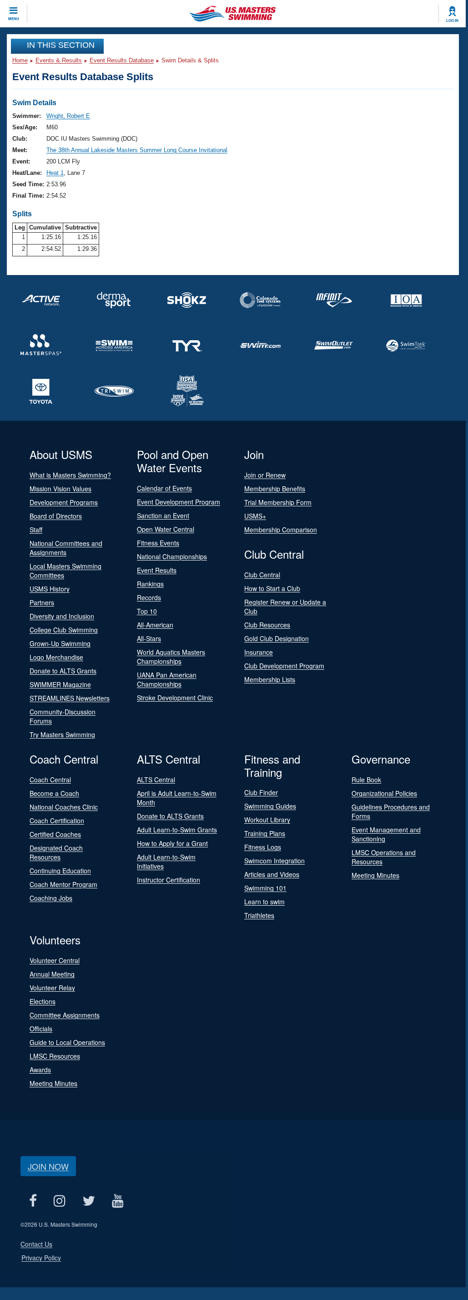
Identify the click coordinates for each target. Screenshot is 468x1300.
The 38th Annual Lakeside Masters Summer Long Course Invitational (136, 150)
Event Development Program (178, 501)
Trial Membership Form (278, 502)
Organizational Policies (384, 793)
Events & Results (58, 60)
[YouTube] (117, 1200)
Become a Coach (54, 793)
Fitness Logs (262, 846)
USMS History (50, 588)
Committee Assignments (65, 1015)
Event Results (156, 570)
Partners (42, 602)
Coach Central (50, 779)
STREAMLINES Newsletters (70, 698)
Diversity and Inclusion (62, 616)
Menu (13, 18)
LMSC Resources (55, 1055)
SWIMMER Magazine (60, 684)
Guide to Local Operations (67, 1042)
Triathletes (259, 915)
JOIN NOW (48, 1166)
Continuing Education (60, 870)
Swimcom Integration (274, 860)
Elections (42, 1001)
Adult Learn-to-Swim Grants (177, 829)
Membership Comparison (280, 529)
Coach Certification (57, 820)
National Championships (172, 556)
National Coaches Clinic (64, 806)
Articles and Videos (271, 874)
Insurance (258, 652)
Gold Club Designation (276, 638)
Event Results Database (122, 60)
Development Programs (64, 502)
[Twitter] (88, 1200)
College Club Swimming (64, 629)
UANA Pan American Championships (166, 679)
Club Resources (267, 624)
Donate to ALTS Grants (63, 670)
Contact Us (36, 1244)
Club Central (262, 574)
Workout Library (267, 819)
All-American (155, 624)
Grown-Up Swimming (60, 643)
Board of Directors (56, 515)
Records (149, 597)
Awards (40, 1069)
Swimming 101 (265, 887)
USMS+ (255, 515)
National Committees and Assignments (66, 548)
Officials (41, 1028)
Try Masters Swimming (62, 734)
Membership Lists (269, 679)
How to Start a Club (272, 588)
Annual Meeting (52, 974)
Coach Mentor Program (63, 884)
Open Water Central (165, 529)
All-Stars (149, 638)
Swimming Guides (270, 806)
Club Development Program (284, 665)
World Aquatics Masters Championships (171, 656)
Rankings (150, 583)
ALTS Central (156, 779)
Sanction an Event (163, 515)
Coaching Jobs (51, 897)
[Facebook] (32, 1200)
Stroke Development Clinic (175, 697)
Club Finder (261, 792)
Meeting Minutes (375, 875)
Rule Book (366, 779)
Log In (452, 20)
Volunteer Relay (52, 987)
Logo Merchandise (56, 657)
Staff (36, 529)
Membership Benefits (274, 488)
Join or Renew (265, 474)
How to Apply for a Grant (172, 843)
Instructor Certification (168, 879)
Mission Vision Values (60, 488)
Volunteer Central (55, 960)
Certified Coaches (55, 834)
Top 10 (147, 611)
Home (20, 60)
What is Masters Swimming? (70, 474)
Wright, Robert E (68, 115)
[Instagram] (59, 1200)
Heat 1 (55, 172)
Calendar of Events (164, 488)
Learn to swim (264, 901)
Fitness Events (158, 542)
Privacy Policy (41, 1257)
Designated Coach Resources (56, 852)
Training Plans (264, 833)
